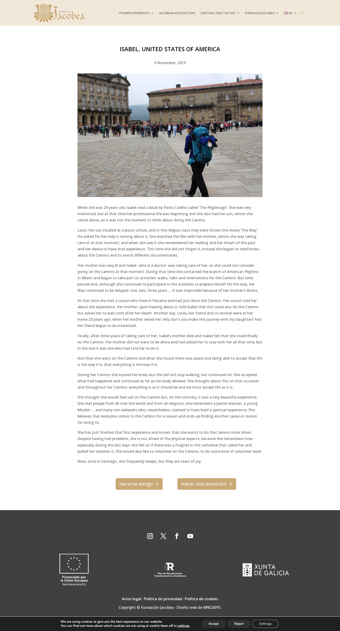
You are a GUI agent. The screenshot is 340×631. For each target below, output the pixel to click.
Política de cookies (201, 598)
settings (183, 626)
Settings (265, 624)
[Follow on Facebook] (176, 536)
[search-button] (301, 12)
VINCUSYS (211, 607)
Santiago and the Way (218, 13)
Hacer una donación (203, 484)
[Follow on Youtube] (190, 536)
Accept (213, 624)
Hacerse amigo (136, 484)
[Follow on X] (163, 536)
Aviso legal (131, 598)
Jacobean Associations (177, 13)
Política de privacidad (163, 598)
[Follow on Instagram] (150, 536)
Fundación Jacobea (259, 13)
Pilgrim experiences (134, 13)
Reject (239, 624)
